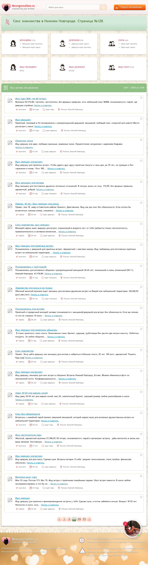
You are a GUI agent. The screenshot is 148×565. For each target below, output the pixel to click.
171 (84, 519)
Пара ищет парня (128, 47)
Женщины (26, 40)
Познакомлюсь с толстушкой (30, 267)
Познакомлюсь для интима (29, 309)
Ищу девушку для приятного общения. (36, 330)
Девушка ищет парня (80, 44)
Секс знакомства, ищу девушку (32, 225)
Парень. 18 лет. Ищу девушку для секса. (37, 204)
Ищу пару (124, 67)
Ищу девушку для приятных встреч (34, 246)
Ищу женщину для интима (29, 183)
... (74, 519)
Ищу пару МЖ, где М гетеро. (31, 98)
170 (79, 519)
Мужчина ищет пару (26, 477)
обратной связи (119, 555)
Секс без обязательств (27, 414)
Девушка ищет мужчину (81, 47)
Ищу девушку (77, 67)
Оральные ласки (24, 141)
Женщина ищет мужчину (32, 44)
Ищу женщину (28, 67)
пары (121, 40)
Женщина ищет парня (31, 47)
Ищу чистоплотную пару (28, 435)
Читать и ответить (43, 105)
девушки (74, 40)
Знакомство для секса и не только (33, 288)
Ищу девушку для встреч (28, 162)
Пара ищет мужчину (129, 44)
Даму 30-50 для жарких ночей (31, 393)
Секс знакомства (24, 351)
